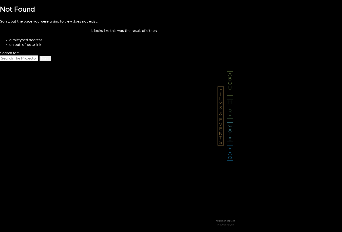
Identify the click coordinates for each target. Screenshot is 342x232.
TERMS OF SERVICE (225, 221)
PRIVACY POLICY (226, 225)
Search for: (9, 53)
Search (45, 58)
